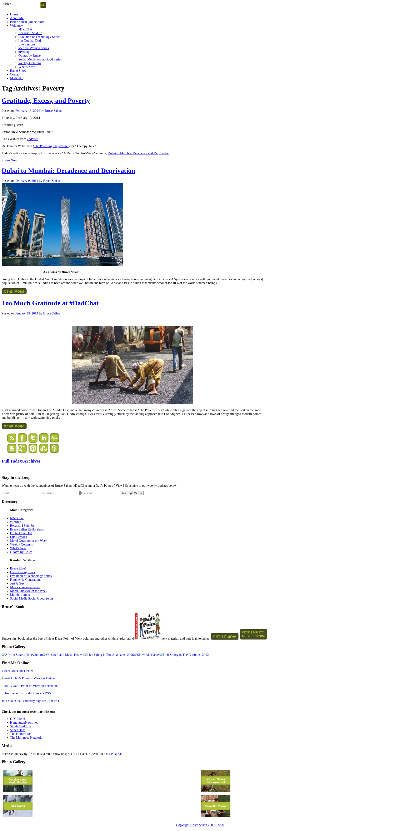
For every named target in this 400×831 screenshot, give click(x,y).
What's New (18, 548)
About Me (17, 18)
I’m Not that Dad (29, 40)
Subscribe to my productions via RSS (26, 693)
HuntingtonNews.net (24, 722)
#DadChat (25, 29)
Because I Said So (30, 33)
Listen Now (9, 160)
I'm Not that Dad (21, 533)
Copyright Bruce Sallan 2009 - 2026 (200, 825)
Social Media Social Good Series (40, 59)
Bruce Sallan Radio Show (27, 529)
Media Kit (16, 78)
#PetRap (24, 52)
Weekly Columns (29, 63)
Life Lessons (26, 44)
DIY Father (17, 718)
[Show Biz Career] (147, 654)
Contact (15, 74)
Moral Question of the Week (28, 540)
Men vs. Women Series (33, 48)
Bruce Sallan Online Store (27, 22)
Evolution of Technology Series (39, 37)
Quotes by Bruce (29, 55)
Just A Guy (17, 583)
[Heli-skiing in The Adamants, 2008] (109, 654)
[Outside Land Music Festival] (63, 654)
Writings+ (16, 25)
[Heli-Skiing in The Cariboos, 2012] (184, 654)
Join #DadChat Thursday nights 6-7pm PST (31, 701)
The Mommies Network (26, 737)
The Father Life (20, 733)
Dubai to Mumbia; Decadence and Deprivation (138, 153)
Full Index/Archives (21, 461)
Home (14, 14)
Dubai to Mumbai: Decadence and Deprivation (68, 170)
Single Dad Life (20, 726)
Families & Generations (25, 579)
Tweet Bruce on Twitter (17, 671)
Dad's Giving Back (22, 572)
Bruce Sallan (53, 110)
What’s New (26, 67)
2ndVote (32, 139)
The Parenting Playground (51, 146)
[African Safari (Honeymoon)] (22, 654)
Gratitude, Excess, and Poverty (46, 100)
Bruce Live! (18, 568)
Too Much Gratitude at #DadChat (50, 303)
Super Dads (17, 730)
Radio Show (18, 70)
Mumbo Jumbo (20, 594)
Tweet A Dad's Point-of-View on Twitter (28, 678)
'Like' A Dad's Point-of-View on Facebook (30, 686)
